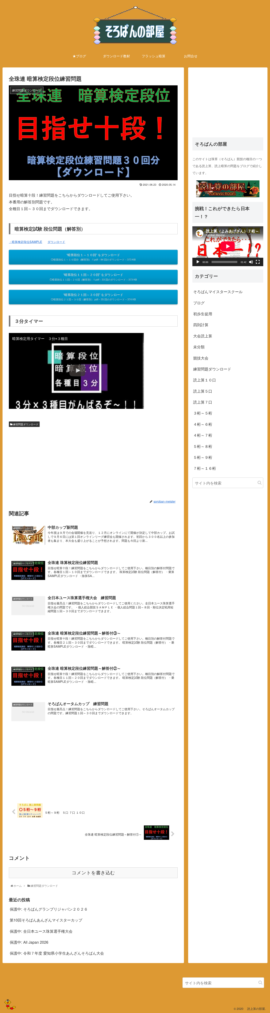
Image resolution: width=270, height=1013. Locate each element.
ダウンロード (56, 241)
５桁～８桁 (202, 446)
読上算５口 (202, 390)
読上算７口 (202, 401)
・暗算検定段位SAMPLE (25, 241)
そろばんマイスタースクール (218, 291)
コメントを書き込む (93, 872)
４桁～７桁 (202, 435)
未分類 (199, 346)
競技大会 (200, 357)
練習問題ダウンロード (25, 424)
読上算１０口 (204, 379)
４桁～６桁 (202, 424)
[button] (259, 482)
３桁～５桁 (202, 413)
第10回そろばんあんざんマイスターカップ (46, 920)
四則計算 (200, 324)
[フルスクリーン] (258, 262)
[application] (227, 246)
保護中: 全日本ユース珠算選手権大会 (41, 931)
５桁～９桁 (202, 457)
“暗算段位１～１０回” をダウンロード (93, 256)
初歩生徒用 (202, 313)
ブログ (199, 302)
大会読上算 (202, 335)
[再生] (198, 262)
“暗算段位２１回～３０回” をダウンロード (93, 296)
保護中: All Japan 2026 (29, 942)
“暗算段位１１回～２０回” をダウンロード (93, 276)
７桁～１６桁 (204, 468)
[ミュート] (251, 262)
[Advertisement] (93, 462)
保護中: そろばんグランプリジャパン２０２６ (49, 909)
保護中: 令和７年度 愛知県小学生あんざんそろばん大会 (57, 953)
